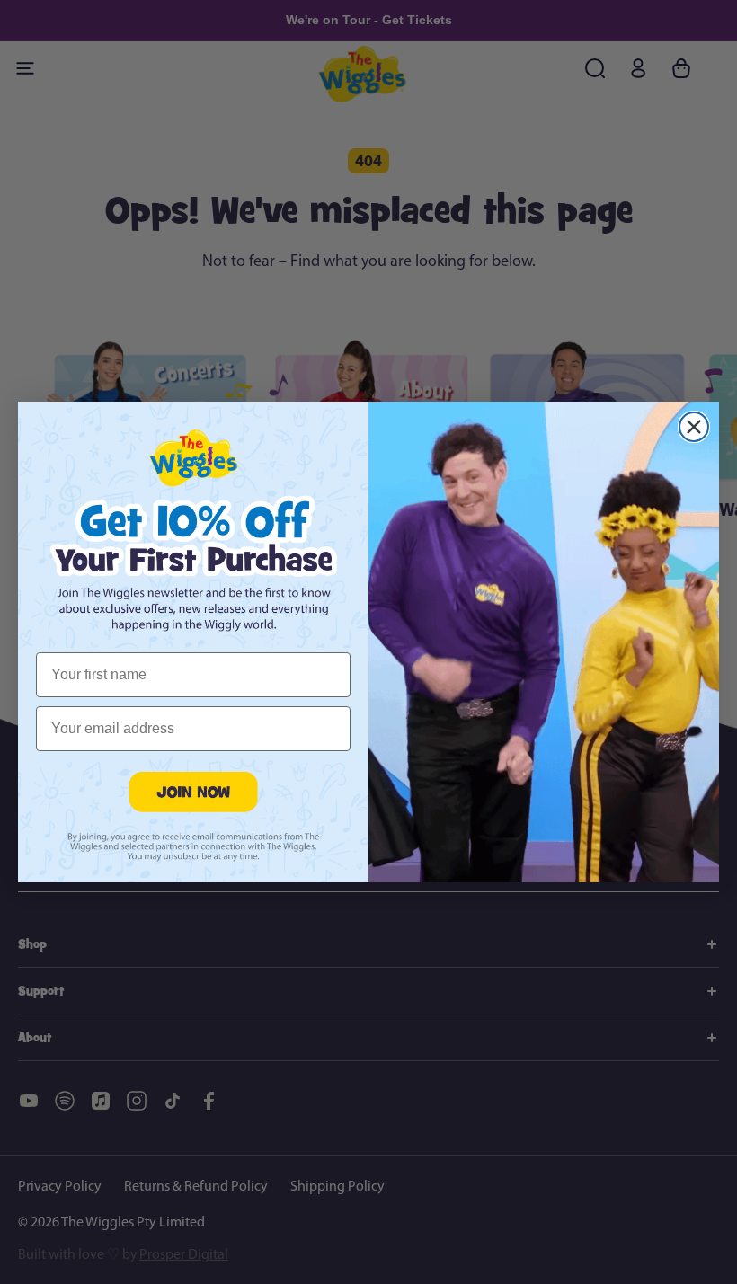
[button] (193, 791)
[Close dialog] (693, 426)
